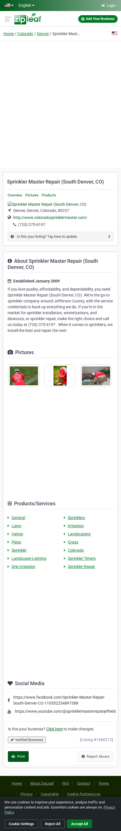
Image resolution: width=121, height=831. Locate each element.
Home (8, 33)
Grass (73, 542)
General (18, 517)
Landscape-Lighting (29, 558)
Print (20, 756)
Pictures (32, 195)
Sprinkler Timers (82, 558)
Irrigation (76, 526)
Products (49, 195)
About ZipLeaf (42, 783)
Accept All (79, 824)
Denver (43, 33)
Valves (17, 534)
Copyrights (50, 794)
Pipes (16, 542)
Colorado (25, 33)
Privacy (27, 794)
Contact (83, 783)
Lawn (16, 526)
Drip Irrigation (23, 566)
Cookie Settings (21, 824)
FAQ (65, 783)
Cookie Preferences (83, 794)
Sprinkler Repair (81, 566)
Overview (15, 195)
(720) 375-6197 (31, 224)
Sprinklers (76, 517)
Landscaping (79, 534)
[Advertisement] (60, 103)
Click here (54, 729)
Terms (103, 783)
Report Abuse (97, 756)
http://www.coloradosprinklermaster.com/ (50, 217)
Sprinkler (19, 550)
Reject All (52, 824)
